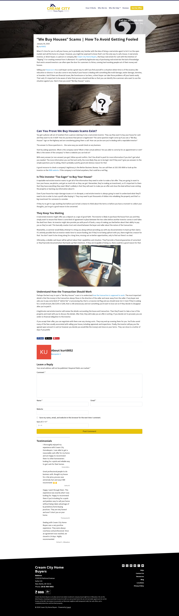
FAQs (142, 570)
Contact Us (134, 23)
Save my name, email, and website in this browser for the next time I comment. (70, 417)
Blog (142, 579)
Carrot (69, 607)
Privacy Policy (139, 586)
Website (40, 409)
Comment (41, 372)
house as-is (50, 70)
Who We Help (114, 8)
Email (93, 400)
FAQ (141, 23)
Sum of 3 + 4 (42, 422)
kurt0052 (42, 46)
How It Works (91, 8)
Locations (140, 583)
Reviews (125, 8)
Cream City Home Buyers (87, 57)
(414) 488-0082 (135, 20)
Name (39, 400)
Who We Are (102, 8)
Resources (140, 576)
